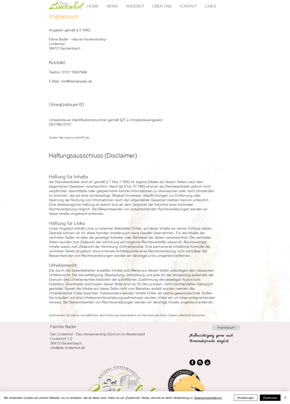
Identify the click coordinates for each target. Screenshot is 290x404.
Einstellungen (245, 398)
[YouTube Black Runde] (207, 362)
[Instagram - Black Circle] (200, 362)
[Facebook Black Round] (192, 362)
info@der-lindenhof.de (67, 347)
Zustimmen (270, 398)
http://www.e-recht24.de (74, 137)
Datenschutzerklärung (208, 398)
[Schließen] (285, 398)
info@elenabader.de (76, 81)
